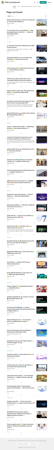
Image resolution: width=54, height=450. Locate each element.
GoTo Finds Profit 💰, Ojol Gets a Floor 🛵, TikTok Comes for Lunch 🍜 (19, 227)
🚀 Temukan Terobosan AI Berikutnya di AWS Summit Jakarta (20, 46)
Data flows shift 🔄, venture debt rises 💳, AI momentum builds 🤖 (20, 355)
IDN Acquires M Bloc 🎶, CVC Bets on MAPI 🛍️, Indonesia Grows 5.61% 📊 (21, 205)
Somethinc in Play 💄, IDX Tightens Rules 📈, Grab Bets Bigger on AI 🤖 (20, 341)
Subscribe (43, 2)
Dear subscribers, (11, 344)
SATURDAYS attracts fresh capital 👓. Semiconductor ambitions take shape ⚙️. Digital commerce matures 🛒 (19, 413)
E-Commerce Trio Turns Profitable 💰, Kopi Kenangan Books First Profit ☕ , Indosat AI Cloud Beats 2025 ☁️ (20, 32)
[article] (27, 23)
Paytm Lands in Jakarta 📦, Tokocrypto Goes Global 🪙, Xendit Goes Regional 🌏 (20, 91)
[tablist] (10, 16)
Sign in (50, 2)
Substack (20, 447)
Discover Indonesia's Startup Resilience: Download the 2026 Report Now (19, 331)
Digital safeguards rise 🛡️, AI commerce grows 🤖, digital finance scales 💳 (19, 320)
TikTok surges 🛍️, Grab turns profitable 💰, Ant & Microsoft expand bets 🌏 (20, 365)
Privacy (33, 440)
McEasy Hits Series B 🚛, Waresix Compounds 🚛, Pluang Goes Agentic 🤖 (21, 20)
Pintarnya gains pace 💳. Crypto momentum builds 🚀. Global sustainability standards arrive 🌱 (20, 425)
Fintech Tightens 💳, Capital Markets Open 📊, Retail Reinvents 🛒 (20, 287)
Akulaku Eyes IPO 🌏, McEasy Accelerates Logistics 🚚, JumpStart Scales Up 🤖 (19, 160)
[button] (14, 6)
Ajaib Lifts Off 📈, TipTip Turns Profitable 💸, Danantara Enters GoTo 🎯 (20, 216)
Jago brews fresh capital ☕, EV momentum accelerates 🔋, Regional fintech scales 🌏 (20, 376)
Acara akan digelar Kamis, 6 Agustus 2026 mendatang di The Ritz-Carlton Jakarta (21, 83)
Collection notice (42, 440)
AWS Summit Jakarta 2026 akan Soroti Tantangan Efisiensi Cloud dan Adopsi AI (19, 79)
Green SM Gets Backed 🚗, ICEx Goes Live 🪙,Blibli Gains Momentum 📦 (19, 273)
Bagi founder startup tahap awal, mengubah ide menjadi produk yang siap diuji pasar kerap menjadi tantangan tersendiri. (20, 105)
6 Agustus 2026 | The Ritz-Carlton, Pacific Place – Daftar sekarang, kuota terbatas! (19, 49)
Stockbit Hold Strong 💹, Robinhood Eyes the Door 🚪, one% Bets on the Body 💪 (20, 241)
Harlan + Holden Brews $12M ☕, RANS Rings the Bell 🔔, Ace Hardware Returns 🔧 (20, 127)
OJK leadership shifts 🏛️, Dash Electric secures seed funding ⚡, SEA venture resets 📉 (20, 387)
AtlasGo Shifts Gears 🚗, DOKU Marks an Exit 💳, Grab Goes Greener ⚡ (20, 150)
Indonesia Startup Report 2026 (14, 333)
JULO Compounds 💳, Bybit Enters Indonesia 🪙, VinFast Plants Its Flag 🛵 (20, 69)
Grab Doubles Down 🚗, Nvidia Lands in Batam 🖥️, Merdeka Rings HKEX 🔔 (21, 114)
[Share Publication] (37, 2)
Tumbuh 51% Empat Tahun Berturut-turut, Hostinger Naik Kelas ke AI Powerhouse (19, 138)
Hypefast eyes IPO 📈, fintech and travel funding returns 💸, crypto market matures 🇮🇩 (21, 402)
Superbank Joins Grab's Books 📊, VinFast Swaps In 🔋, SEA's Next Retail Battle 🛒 (20, 195)
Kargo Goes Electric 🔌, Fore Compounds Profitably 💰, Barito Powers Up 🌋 (19, 58)
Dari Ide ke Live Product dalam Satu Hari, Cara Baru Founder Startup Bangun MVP (20, 102)
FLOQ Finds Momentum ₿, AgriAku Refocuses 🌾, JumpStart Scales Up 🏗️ (21, 171)
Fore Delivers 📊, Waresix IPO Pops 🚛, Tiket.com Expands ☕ (18, 263)
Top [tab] (12, 16)
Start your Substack (23, 444)
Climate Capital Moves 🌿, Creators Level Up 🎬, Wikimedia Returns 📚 (20, 297)
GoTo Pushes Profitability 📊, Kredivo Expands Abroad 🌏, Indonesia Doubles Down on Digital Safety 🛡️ (21, 309)
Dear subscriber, (10, 23)
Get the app (33, 444)
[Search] (35, 2)
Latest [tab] (9, 16)
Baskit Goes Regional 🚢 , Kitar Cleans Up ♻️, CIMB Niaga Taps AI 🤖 (20, 252)
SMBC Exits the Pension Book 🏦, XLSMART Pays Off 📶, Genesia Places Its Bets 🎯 (20, 181)
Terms (36, 440)
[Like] (8, 54)
